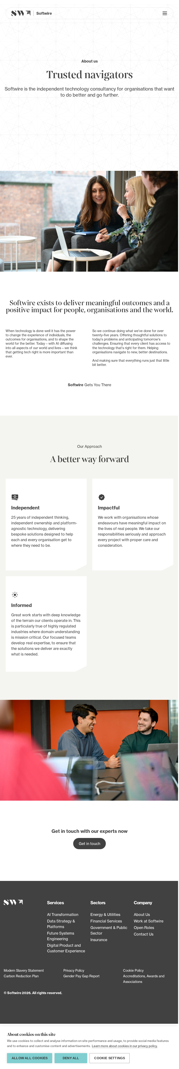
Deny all (71, 1058)
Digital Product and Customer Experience (66, 948)
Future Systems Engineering (60, 936)
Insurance (98, 939)
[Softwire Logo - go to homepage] (24, 902)
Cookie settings (109, 1058)
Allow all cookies (30, 1058)
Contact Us (143, 934)
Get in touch (89, 843)
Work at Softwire (148, 921)
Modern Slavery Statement (24, 970)
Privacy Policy (73, 970)
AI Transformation (62, 914)
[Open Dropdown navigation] (165, 13)
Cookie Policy (133, 970)
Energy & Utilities (105, 914)
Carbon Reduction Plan (21, 976)
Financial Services (106, 921)
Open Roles (144, 927)
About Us (142, 914)
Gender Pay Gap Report (81, 976)
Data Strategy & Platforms (61, 924)
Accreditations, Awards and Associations (143, 979)
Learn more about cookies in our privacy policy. (125, 1046)
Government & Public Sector (108, 930)
